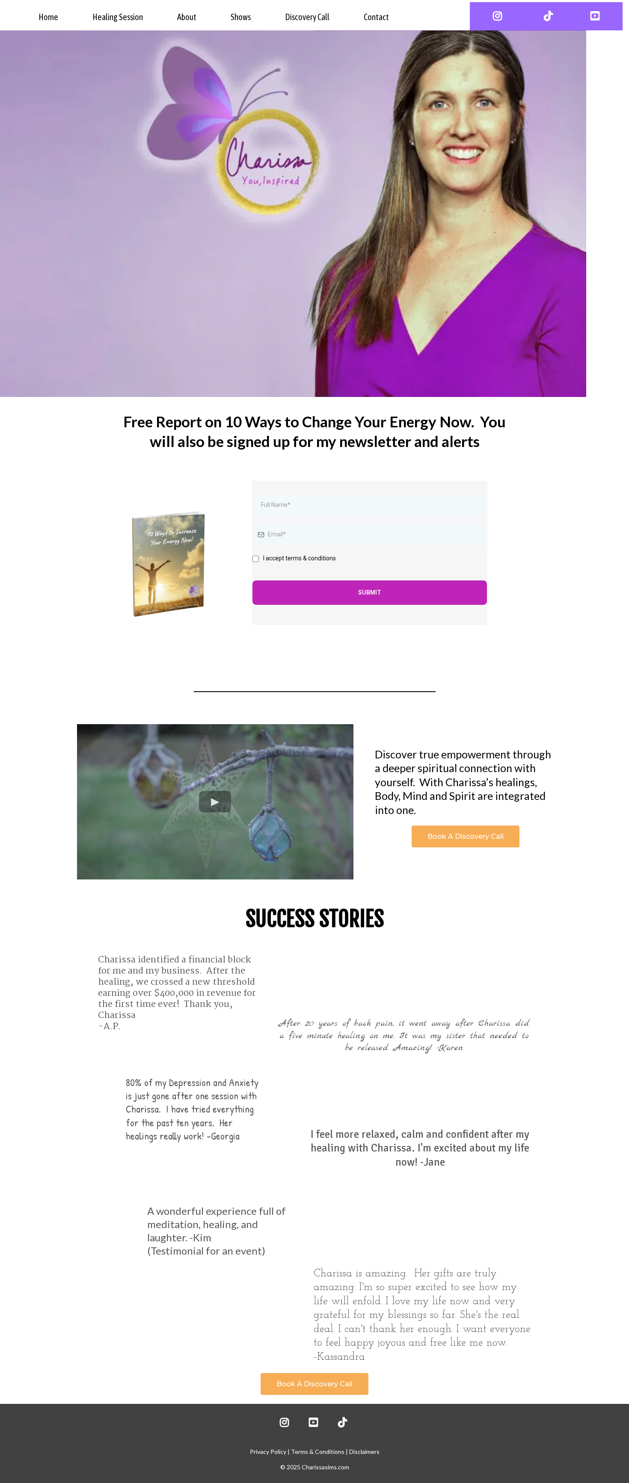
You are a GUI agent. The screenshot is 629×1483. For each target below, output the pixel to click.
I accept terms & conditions (299, 558)
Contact (376, 17)
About (186, 17)
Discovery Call (307, 17)
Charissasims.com (325, 1467)
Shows (241, 17)
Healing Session (117, 17)
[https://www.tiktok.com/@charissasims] (546, 16)
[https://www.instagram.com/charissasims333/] (495, 16)
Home (48, 17)
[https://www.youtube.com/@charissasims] (597, 16)
